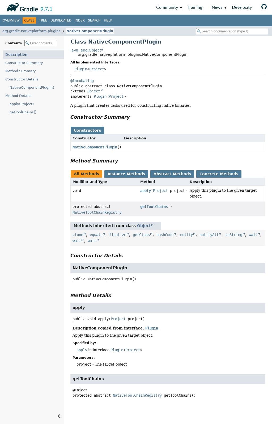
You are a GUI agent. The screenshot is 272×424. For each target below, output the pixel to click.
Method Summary (20, 71)
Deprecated (60, 20)
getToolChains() (23, 112)
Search (94, 20)
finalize (117, 235)
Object (93, 91)
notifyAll (209, 235)
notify (186, 235)
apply (145, 191)
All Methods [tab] (86, 174)
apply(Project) (22, 104)
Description (16, 55)
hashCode (164, 235)
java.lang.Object (85, 50)
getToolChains (154, 206)
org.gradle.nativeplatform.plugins (31, 31)
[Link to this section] (133, 117)
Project (96, 69)
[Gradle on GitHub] (264, 7)
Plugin (80, 69)
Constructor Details (22, 79)
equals (96, 235)
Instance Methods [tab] (126, 174)
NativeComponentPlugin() (32, 87)
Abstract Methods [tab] (172, 174)
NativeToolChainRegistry (97, 212)
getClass (141, 235)
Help (108, 20)
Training (195, 7)
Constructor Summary (24, 63)
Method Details (18, 96)
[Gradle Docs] (21, 6)
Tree (43, 20)
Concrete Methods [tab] (218, 174)
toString (233, 235)
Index (80, 20)
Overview (11, 20)
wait (253, 235)
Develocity (242, 7)
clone (78, 235)
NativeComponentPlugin (89, 31)
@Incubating (82, 81)
